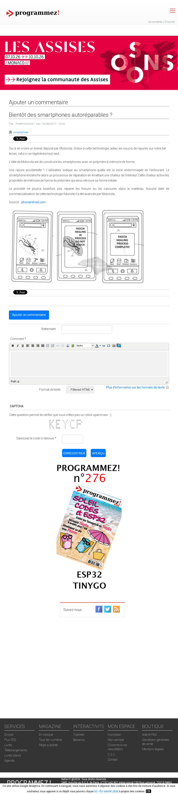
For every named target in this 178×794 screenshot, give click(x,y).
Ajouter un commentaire (29, 315)
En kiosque (46, 734)
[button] (12, 345)
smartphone (20, 132)
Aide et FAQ (149, 734)
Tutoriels (78, 734)
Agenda (9, 760)
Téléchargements (15, 750)
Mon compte (116, 740)
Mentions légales (153, 749)
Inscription (114, 734)
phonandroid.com (33, 202)
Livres (8, 745)
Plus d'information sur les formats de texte (135, 387)
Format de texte (49, 389)
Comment (18, 339)
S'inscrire (169, 21)
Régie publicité (48, 745)
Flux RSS (10, 740)
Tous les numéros (50, 740)
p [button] (18, 381)
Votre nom (48, 329)
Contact (112, 759)
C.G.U (111, 754)
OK (148, 791)
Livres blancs (12, 755)
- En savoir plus (107, 791)
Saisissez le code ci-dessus (36, 438)
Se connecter (155, 21)
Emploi (8, 734)
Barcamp (79, 740)
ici (95, 791)
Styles (79, 345)
